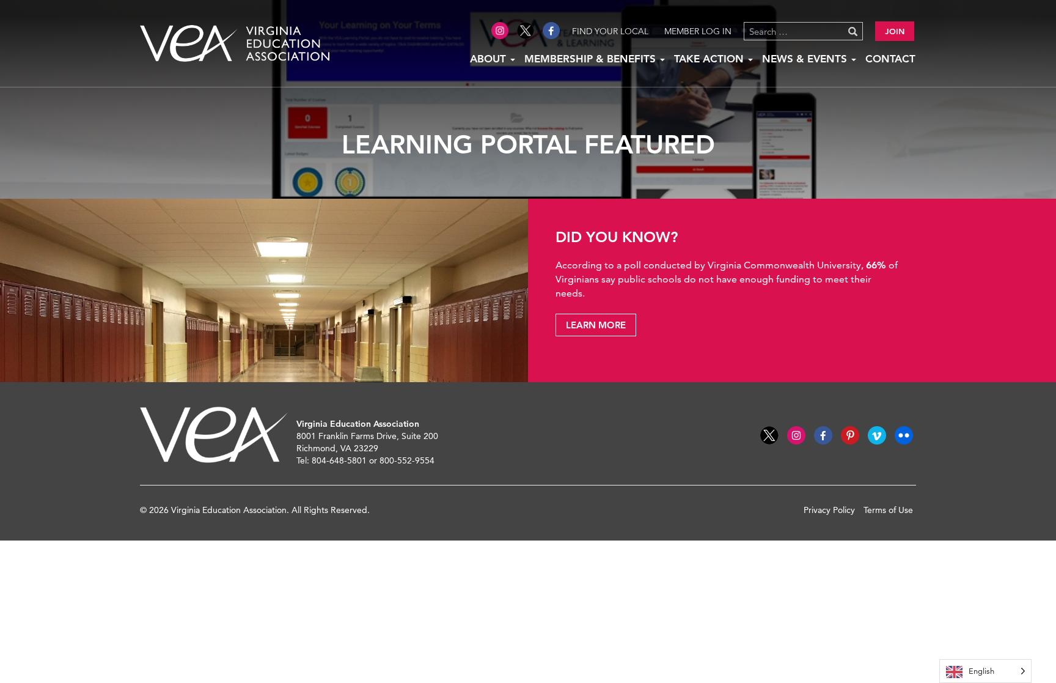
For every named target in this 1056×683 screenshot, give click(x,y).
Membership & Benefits (591, 59)
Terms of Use (888, 509)
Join (894, 31)
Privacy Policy (829, 509)
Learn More (596, 325)
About (489, 59)
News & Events (806, 59)
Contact (890, 59)
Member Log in (698, 31)
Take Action (710, 59)
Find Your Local (610, 31)
